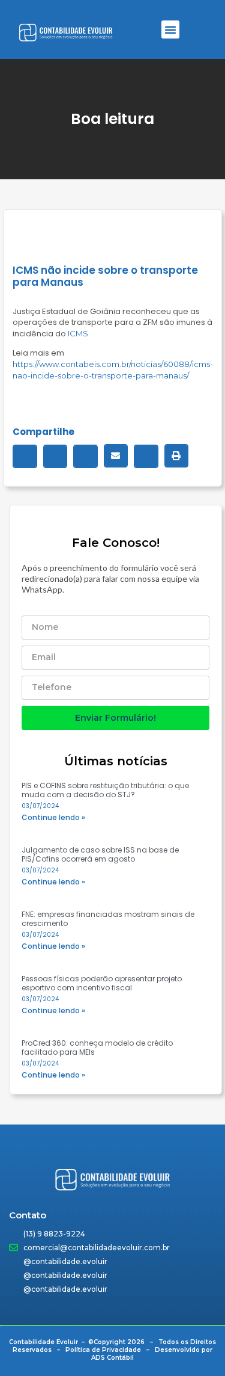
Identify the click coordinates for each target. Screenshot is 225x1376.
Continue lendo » (53, 817)
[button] (170, 29)
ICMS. (79, 333)
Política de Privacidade (103, 1350)
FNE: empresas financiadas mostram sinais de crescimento (108, 918)
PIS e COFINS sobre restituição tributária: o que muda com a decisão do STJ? (105, 790)
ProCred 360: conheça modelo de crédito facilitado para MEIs (97, 1047)
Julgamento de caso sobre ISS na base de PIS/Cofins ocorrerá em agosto (100, 854)
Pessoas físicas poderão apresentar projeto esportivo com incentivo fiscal (102, 983)
